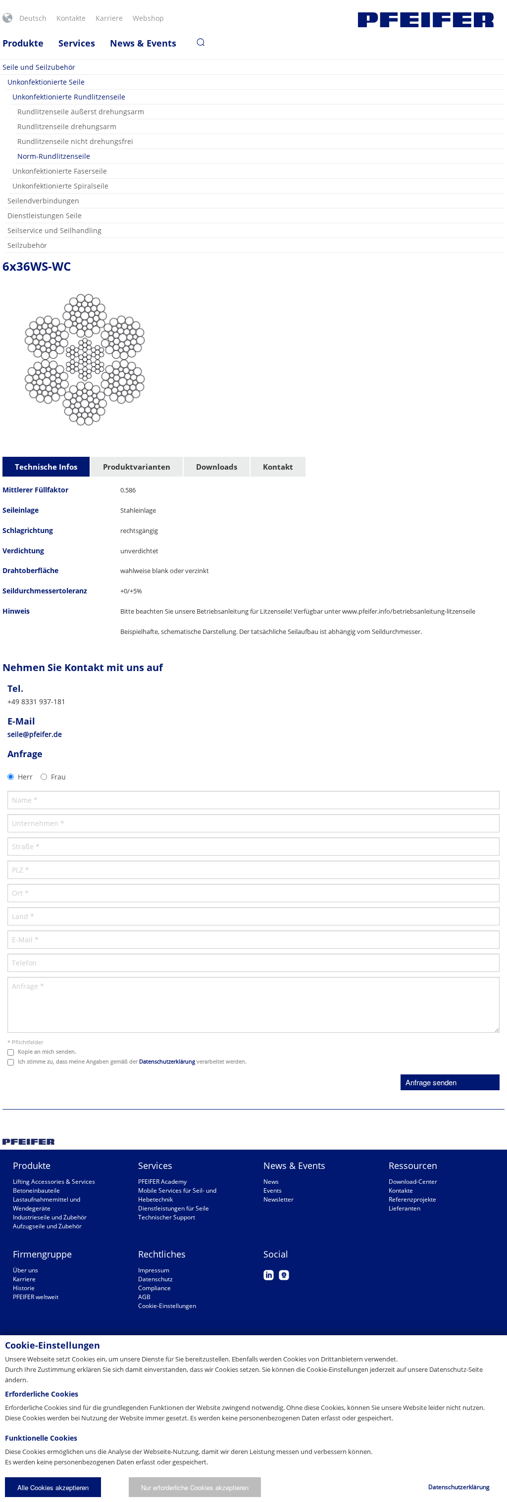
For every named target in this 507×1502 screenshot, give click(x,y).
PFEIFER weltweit (35, 1297)
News (271, 1181)
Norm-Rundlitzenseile (53, 156)
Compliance (154, 1288)
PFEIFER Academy (162, 1181)
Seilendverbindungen (43, 200)
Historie (24, 1288)
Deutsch (33, 18)
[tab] (46, 467)
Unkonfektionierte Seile (46, 82)
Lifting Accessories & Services (54, 1181)
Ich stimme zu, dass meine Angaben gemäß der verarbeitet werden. (132, 1061)
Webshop (148, 18)
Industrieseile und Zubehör (50, 1217)
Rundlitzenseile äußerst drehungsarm (80, 111)
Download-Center (413, 1181)
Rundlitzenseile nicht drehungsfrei (75, 141)
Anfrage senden (431, 1082)
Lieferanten (404, 1208)
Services (76, 43)
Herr (25, 776)
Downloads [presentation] (216, 467)
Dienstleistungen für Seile (173, 1208)
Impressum (153, 1270)
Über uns (25, 1270)
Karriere (109, 18)
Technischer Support (166, 1217)
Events (272, 1190)
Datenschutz (155, 1279)
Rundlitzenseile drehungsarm (66, 126)
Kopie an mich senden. (47, 1051)
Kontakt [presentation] (278, 467)
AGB (144, 1297)
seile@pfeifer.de (34, 734)
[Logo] (426, 19)
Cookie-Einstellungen (167, 1306)
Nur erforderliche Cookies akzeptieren (195, 1487)
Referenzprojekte (412, 1199)
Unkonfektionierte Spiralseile (60, 186)
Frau (58, 776)
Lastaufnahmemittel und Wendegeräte (46, 1203)
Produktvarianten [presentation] (136, 467)
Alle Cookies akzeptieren (53, 1487)
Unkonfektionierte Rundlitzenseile (68, 96)
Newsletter (278, 1199)
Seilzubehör (27, 245)
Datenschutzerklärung (167, 1061)
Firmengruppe (42, 1254)
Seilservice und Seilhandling (54, 230)
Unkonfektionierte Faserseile (59, 171)
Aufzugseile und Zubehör (47, 1226)
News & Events (143, 43)
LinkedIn (268, 1275)
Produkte (23, 43)
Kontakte (71, 18)
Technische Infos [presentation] (46, 467)
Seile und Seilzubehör (38, 67)
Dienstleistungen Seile (44, 215)
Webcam (284, 1275)
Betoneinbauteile (36, 1190)
